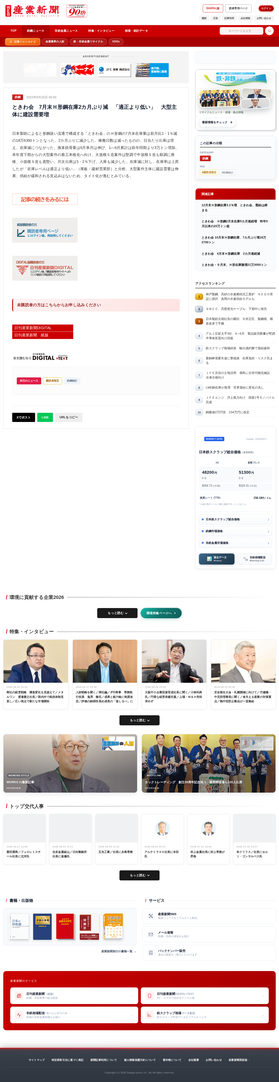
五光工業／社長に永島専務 (116, 852)
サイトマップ (37, 1059)
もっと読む (116, 613)
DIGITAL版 (212, 8)
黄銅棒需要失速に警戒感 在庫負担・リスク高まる (239, 360)
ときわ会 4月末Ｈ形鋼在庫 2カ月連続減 (231, 253)
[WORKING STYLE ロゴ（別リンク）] (118, 743)
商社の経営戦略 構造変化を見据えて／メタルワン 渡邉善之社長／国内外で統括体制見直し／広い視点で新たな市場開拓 (35, 697)
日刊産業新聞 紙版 (31, 335)
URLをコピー (69, 417)
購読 (204, 18)
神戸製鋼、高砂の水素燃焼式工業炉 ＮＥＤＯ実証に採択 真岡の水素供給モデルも (239, 296)
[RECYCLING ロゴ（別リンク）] (256, 743)
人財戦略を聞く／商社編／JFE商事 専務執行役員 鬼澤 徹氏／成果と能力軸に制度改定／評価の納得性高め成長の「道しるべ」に (104, 697)
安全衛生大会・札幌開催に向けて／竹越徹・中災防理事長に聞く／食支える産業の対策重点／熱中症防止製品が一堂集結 (243, 697)
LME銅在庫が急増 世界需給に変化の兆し (235, 387)
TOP (13, 30)
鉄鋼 (205, 158)
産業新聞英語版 (238, 1059)
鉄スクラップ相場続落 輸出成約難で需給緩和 (238, 348)
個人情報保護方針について (140, 1059)
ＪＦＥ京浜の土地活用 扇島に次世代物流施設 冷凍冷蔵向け (239, 375)
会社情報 (245, 18)
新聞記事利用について (103, 1059)
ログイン (266, 8)
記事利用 (229, 18)
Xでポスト (24, 417)
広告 (215, 18)
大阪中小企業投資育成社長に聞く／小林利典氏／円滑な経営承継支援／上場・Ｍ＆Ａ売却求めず (173, 697)
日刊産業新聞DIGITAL (32, 328)
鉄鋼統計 (72, 380)
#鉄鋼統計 (228, 172)
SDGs (116, 41)
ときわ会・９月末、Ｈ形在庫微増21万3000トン (234, 264)
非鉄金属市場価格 (217, 542)
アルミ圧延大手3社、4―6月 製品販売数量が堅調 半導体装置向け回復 (241, 336)
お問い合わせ (264, 18)
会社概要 (193, 1059)
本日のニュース (29, 380)
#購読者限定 (209, 172)
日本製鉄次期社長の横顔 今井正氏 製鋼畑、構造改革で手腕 (239, 321)
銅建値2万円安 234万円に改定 (227, 412)
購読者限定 (52, 380)
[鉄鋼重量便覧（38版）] (65, 927)
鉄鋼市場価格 (214, 531)
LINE (45, 417)
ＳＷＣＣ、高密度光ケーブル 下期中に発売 (236, 309)
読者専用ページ (238, 8)
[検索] (269, 30)
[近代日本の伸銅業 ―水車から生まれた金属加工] (89, 927)
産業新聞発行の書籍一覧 (117, 951)
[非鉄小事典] (42, 927)
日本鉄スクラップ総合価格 (223, 519)
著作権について (172, 1059)
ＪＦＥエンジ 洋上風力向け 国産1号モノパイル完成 (240, 400)
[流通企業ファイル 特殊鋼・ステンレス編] (113, 927)
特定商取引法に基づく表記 (68, 1059)
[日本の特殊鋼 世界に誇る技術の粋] (19, 927)
